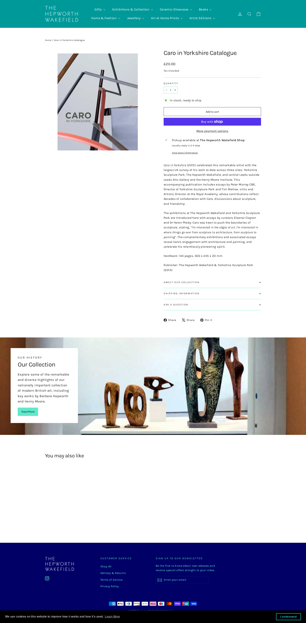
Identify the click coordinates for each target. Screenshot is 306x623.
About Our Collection (181, 282)
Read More (27, 411)
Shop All (105, 566)
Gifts (99, 9)
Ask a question (176, 304)
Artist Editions (200, 18)
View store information (185, 152)
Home (48, 40)
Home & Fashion (104, 18)
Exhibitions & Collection (131, 9)
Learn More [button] (112, 616)
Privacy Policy (109, 586)
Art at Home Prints (165, 18)
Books (204, 9)
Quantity (171, 83)
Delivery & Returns (113, 573)
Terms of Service (111, 579)
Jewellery (134, 18)
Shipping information (181, 293)
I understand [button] (288, 616)
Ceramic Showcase (174, 9)
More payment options (212, 131)
